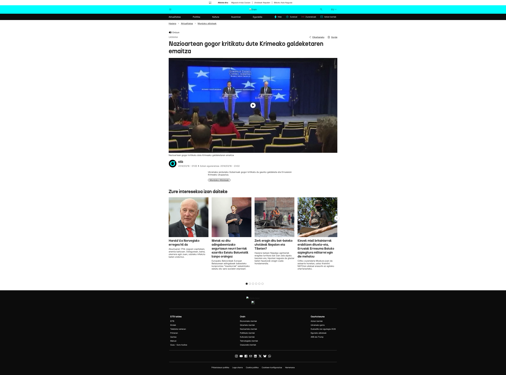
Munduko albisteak (219, 180)
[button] (336, 218)
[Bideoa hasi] (253, 105)
